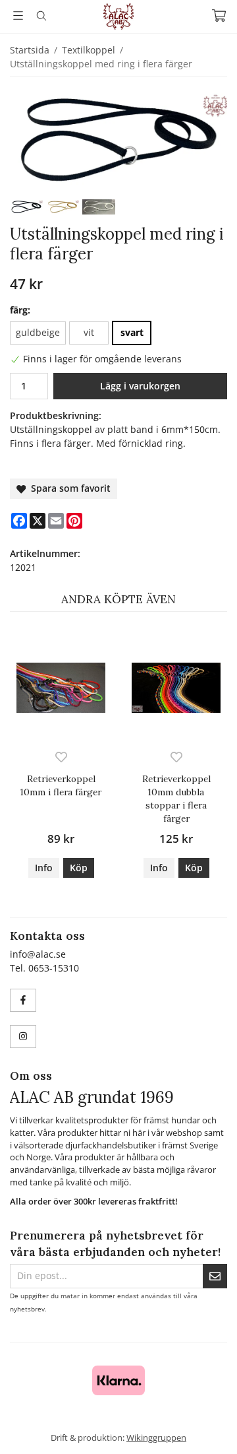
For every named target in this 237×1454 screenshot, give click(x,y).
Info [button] (44, 867)
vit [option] (89, 332)
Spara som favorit (68, 488)
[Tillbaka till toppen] (209, 1425)
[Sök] (41, 16)
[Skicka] (215, 1276)
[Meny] (18, 15)
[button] (78, 868)
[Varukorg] (218, 15)
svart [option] (132, 332)
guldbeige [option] (38, 332)
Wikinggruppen (156, 1437)
